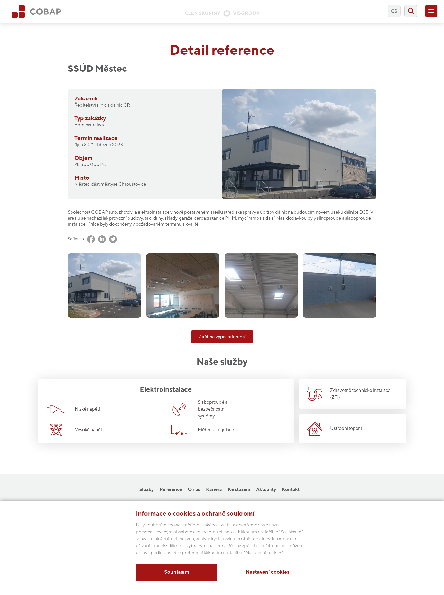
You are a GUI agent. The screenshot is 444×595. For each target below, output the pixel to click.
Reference (171, 489)
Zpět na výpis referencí (222, 336)
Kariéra (214, 489)
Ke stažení (239, 489)
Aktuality (266, 489)
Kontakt (291, 489)
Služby (146, 489)
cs (394, 11)
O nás (194, 489)
